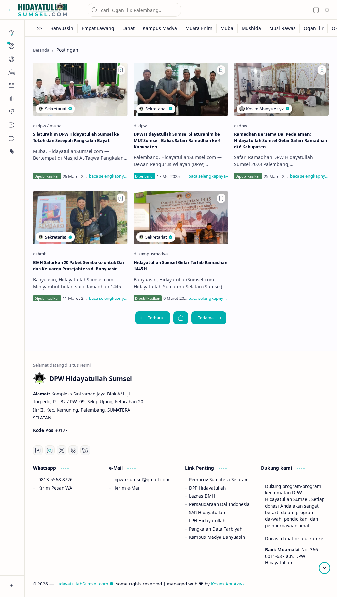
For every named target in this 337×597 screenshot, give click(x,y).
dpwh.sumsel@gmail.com (142, 479)
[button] (11, 10)
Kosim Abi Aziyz (227, 584)
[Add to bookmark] (121, 70)
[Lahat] (128, 28)
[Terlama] (208, 317)
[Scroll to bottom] (324, 568)
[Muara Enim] (199, 28)
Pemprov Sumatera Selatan (218, 479)
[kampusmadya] (153, 254)
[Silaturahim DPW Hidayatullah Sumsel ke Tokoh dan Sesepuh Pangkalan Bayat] (80, 89)
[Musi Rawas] (282, 28)
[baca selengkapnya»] (108, 176)
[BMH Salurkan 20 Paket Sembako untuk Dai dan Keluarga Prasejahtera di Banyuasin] (80, 217)
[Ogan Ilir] (314, 28)
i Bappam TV (315, 584)
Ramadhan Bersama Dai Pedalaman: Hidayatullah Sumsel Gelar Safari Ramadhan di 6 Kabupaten (280, 140)
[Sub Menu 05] (11, 124)
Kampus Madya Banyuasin (217, 537)
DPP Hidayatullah (207, 488)
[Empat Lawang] (98, 28)
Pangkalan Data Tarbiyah (215, 529)
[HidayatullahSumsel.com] (42, 10)
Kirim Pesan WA (55, 488)
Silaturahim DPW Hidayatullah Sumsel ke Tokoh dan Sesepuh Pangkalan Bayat (76, 137)
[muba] (55, 126)
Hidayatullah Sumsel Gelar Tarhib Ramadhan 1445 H (180, 265)
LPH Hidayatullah (207, 520)
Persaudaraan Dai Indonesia (219, 504)
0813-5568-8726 (56, 479)
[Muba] (227, 28)
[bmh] (42, 254)
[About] (11, 98)
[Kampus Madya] (160, 28)
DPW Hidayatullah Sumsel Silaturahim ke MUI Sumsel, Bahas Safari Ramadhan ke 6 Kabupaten (177, 140)
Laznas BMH (202, 496)
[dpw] (43, 126)
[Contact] (11, 85)
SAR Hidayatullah (207, 512)
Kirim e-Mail (128, 488)
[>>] (39, 28)
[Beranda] (11, 32)
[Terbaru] (152, 317)
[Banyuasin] (62, 28)
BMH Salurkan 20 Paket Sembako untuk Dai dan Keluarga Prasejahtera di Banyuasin (78, 265)
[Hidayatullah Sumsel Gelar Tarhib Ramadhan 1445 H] (181, 217)
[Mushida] (251, 28)
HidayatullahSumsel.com (81, 584)
